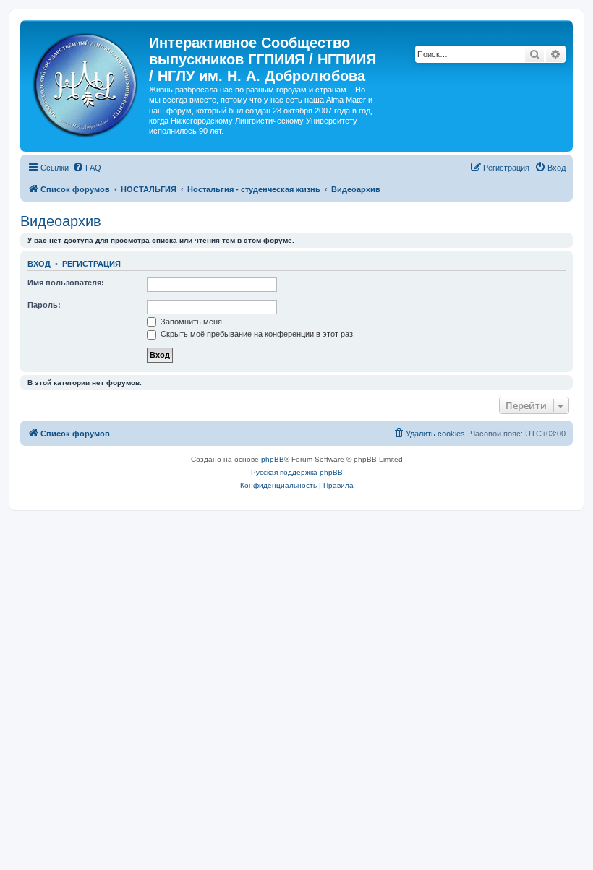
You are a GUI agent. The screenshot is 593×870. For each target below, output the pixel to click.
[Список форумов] (86, 81)
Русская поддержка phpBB (297, 472)
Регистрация (91, 263)
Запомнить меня (190, 321)
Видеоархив (60, 221)
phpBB (272, 459)
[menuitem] (86, 167)
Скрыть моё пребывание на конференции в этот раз (255, 334)
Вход (39, 263)
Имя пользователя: (65, 282)
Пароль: (44, 305)
